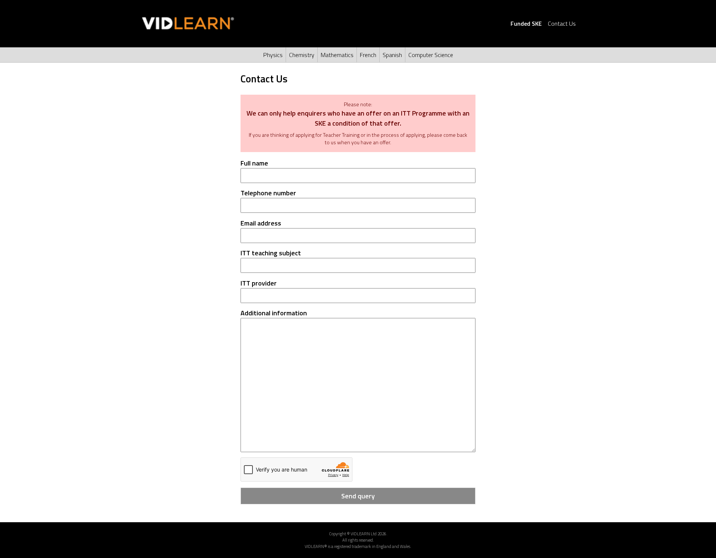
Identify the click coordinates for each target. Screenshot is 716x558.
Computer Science (430, 54)
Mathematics (337, 54)
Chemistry (301, 54)
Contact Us (562, 23)
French (368, 54)
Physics (273, 54)
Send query (358, 496)
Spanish (392, 54)
